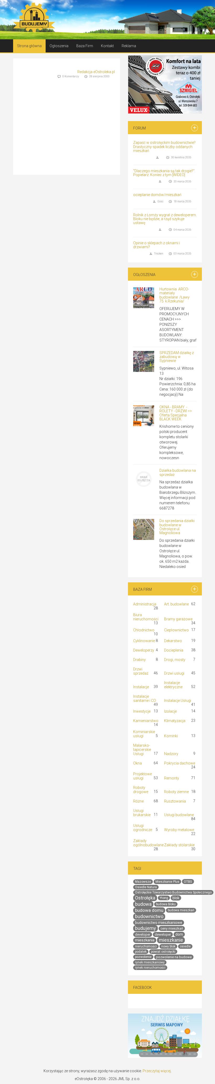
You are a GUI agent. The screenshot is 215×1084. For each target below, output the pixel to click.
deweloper (163, 934)
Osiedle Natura (146, 887)
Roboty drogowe (140, 789)
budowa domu (149, 910)
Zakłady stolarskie (179, 845)
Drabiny (139, 660)
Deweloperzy (143, 650)
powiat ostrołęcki (163, 951)
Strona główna (29, 46)
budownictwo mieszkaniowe (158, 922)
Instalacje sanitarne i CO (144, 698)
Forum (139, 128)
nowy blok (168, 946)
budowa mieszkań (181, 910)
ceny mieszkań (171, 928)
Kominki (171, 736)
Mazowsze (143, 882)
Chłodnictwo (143, 630)
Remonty (171, 778)
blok (176, 898)
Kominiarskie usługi (144, 733)
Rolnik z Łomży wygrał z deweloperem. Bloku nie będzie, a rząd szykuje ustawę (165, 219)
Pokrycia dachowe (179, 763)
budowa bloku (166, 904)
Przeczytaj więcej (157, 1071)
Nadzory (171, 753)
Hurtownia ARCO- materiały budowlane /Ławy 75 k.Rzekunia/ (174, 295)
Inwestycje (141, 711)
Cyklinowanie (144, 641)
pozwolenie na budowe (174, 957)
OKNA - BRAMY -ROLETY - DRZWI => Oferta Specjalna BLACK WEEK (175, 413)
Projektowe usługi (142, 776)
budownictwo (149, 916)
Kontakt (107, 46)
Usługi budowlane (179, 815)
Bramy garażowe (178, 619)
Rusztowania (175, 801)
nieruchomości (146, 946)
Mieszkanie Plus (167, 882)
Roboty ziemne (176, 792)
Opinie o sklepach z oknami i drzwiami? (156, 245)
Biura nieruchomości (145, 617)
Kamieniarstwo (145, 721)
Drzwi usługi (174, 673)
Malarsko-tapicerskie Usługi (142, 749)
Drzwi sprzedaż (140, 671)
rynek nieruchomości (150, 967)
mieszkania (144, 940)
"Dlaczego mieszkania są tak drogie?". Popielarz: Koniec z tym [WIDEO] (164, 173)
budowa (143, 904)
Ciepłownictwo (176, 630)
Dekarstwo (173, 641)
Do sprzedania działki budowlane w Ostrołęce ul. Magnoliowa (177, 527)
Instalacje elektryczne (173, 685)
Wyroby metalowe (179, 830)
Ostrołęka (145, 898)
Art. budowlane (176, 604)
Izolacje (170, 711)
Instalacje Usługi (177, 700)
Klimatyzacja (174, 721)
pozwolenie (143, 957)
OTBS (188, 882)
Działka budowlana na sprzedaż (177, 472)
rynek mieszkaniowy (150, 962)
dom (179, 934)
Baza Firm (84, 46)
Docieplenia (173, 650)
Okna (137, 763)
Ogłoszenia (59, 46)
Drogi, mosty (174, 660)
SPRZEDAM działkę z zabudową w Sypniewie (176, 357)
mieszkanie (171, 940)
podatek (141, 951)
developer (142, 934)
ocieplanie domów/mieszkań (157, 195)
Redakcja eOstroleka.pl (96, 72)
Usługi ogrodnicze (142, 827)
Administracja (144, 604)
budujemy (145, 928)
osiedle (185, 946)
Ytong (164, 898)
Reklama (129, 46)
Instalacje (141, 687)
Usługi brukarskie (141, 813)
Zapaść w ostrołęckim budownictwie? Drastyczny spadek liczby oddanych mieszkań (164, 146)
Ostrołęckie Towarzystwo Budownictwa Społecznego (173, 892)
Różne (138, 801)
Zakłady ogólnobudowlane (148, 842)
